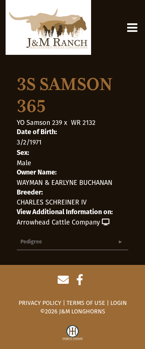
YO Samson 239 (39, 123)
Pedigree (31, 242)
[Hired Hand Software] (72, 333)
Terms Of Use (86, 302)
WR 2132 (83, 123)
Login (118, 302)
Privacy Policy (40, 302)
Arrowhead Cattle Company (58, 222)
